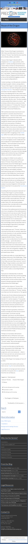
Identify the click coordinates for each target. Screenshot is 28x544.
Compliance (4, 423)
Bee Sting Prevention (6, 470)
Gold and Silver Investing (7, 478)
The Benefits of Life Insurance (16, 403)
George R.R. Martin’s (6, 89)
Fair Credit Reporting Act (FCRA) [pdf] (10, 498)
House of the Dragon (18, 379)
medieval (10, 62)
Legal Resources (5, 429)
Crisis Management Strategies (8, 475)
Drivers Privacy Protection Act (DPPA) (10, 495)
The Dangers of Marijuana (11, 398)
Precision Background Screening (11, 387)
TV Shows (4, 382)
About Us (7, 6)
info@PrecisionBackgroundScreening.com (11, 529)
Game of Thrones (6, 379)
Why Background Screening (10, 392)
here (17, 371)
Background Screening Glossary (9, 426)
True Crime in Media (6, 468)
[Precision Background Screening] (14, 8)
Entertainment (11, 377)
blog (10, 366)
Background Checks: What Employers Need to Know (14, 493)
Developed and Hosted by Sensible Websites (18, 539)
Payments (20, 6)
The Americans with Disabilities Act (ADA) (11, 505)
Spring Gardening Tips (6, 473)
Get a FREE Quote (6, 421)
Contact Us (14, 6)
